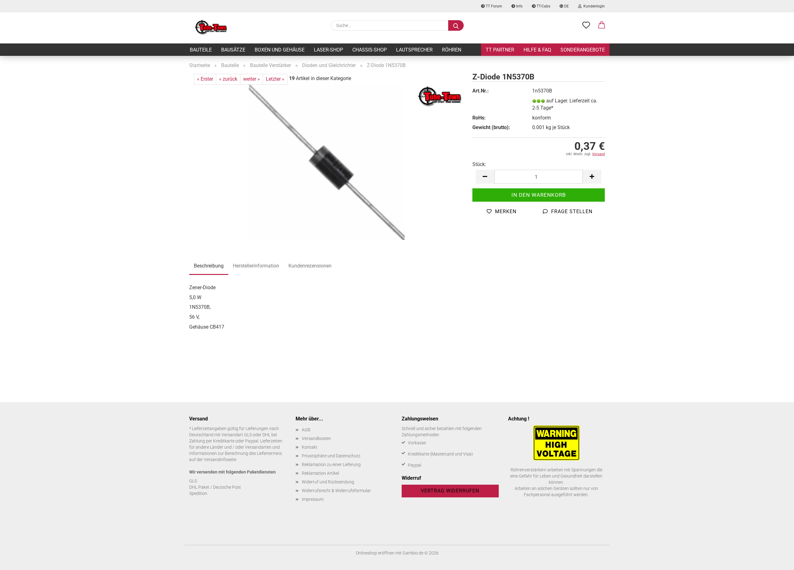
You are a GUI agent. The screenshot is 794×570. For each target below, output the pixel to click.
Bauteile (201, 50)
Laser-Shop (328, 50)
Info (519, 6)
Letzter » (275, 79)
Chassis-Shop (369, 50)
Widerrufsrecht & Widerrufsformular (336, 490)
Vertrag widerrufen (450, 491)
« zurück (228, 79)
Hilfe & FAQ (537, 50)
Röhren (451, 50)
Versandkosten (316, 438)
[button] (601, 25)
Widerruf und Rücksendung (328, 481)
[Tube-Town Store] (211, 27)
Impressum (312, 499)
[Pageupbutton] (777, 560)
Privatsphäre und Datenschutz (331, 455)
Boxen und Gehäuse (280, 50)
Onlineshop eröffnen (375, 552)
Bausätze (233, 50)
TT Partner (500, 50)
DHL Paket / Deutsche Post (215, 487)
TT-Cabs (543, 6)
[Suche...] (456, 25)
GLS (193, 480)
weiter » (251, 79)
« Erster (205, 79)
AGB (306, 429)
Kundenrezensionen (310, 266)
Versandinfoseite (220, 459)
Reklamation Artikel (320, 473)
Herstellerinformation (256, 266)
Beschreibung (209, 266)
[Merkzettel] (586, 25)
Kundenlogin (593, 6)
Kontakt (309, 447)
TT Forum (493, 6)
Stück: (479, 164)
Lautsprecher (414, 50)
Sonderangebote (582, 50)
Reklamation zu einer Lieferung (331, 464)
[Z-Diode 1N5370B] (326, 162)
